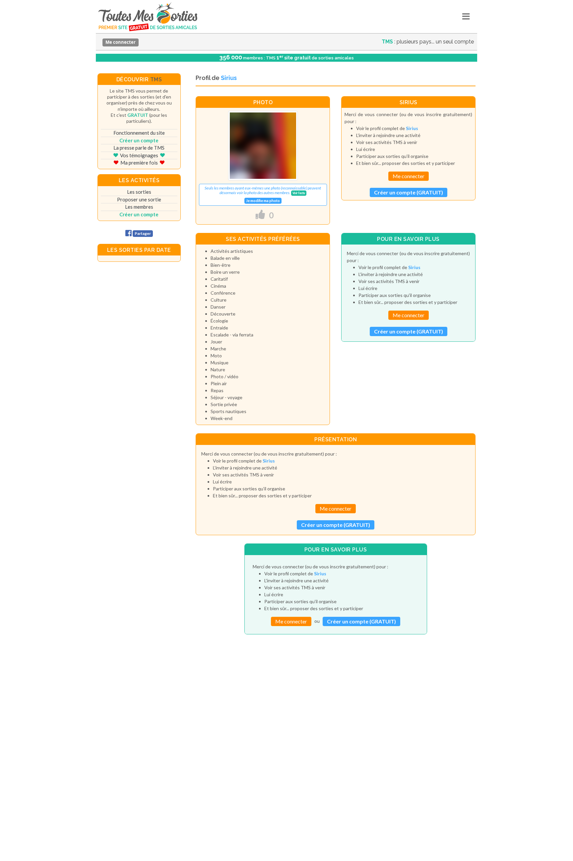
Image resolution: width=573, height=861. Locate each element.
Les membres (139, 207)
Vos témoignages (139, 155)
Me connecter (120, 42)
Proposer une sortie (139, 199)
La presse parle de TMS (138, 148)
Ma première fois (139, 163)
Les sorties (139, 192)
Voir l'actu (298, 193)
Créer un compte (139, 140)
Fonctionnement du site (139, 133)
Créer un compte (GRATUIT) (408, 192)
